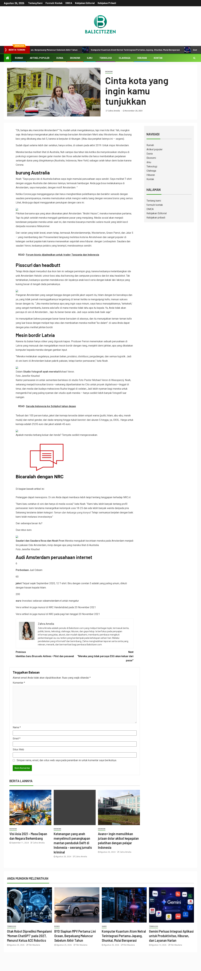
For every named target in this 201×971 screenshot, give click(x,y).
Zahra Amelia (114, 111)
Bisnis (57, 926)
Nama (17, 727)
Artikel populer (39, 58)
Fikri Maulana (34, 945)
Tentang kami (35, 3)
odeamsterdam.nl (52, 600)
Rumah (19, 58)
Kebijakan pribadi (107, 3)
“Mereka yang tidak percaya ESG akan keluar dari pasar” (105, 656)
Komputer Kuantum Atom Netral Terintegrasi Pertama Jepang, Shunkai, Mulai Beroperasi (112, 49)
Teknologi (105, 58)
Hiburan (142, 58)
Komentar (19, 682)
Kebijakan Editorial (85, 3)
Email (16, 738)
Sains (104, 926)
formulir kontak (54, 3)
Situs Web (18, 749)
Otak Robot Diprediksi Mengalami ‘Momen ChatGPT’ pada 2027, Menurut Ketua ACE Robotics (29, 935)
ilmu (89, 58)
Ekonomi (75, 58)
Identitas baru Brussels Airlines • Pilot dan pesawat (45, 654)
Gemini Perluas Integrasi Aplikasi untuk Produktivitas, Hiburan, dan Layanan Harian (171, 935)
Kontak (158, 58)
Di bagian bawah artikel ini (30, 488)
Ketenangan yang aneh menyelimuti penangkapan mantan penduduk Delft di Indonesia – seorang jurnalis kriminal (73, 843)
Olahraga (124, 58)
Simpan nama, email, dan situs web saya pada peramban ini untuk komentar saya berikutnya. (67, 760)
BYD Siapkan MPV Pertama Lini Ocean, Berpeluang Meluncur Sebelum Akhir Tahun (75, 935)
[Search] (194, 58)
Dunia (59, 58)
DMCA (68, 3)
